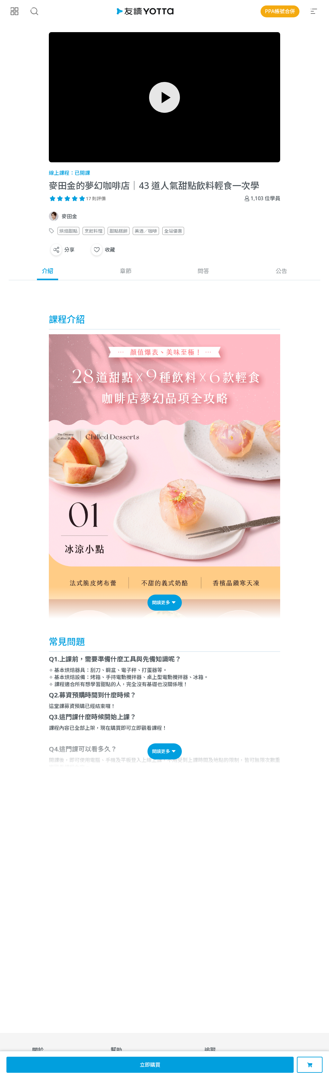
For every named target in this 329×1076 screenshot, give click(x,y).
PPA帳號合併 (280, 11)
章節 (125, 271)
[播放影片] (164, 97)
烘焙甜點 (68, 231)
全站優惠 (173, 231)
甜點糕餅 (119, 231)
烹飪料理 (93, 231)
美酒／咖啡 (146, 231)
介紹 (47, 271)
